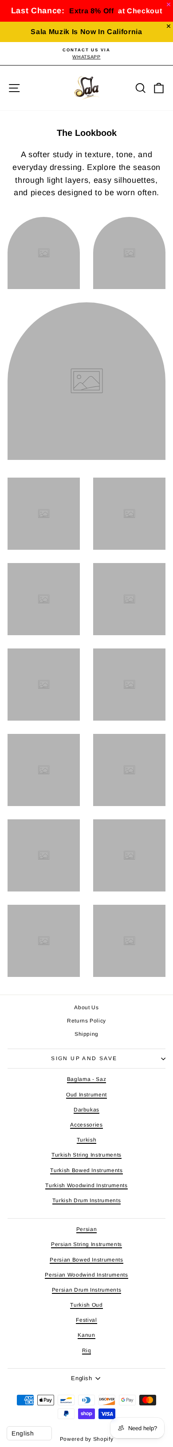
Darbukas (86, 1110)
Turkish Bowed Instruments (86, 1170)
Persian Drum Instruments (87, 1290)
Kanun (86, 1335)
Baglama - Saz (86, 1079)
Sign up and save (84, 1058)
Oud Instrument (86, 1095)
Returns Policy (86, 1021)
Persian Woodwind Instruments (86, 1275)
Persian (86, 1229)
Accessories (86, 1125)
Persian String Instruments (86, 1244)
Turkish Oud (86, 1305)
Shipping (86, 1034)
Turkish (87, 1140)
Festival (86, 1320)
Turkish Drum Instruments (86, 1200)
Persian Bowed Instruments (86, 1260)
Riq (86, 1350)
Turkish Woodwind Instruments (86, 1185)
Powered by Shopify (87, 1439)
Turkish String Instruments (86, 1155)
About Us (86, 1007)
